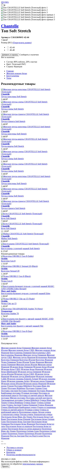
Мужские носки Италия (12, 383)
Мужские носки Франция (34, 383)
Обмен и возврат (14, 450)
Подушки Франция (45, 391)
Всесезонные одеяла (28, 412)
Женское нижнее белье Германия (16, 348)
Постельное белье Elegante (18, 419)
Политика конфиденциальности (20, 455)
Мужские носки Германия (42, 381)
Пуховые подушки (29, 393)
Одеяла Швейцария (10, 407)
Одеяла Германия (29, 405)
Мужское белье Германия (21, 367)
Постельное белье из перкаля (19, 426)
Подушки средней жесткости (39, 398)
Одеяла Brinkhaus (15, 402)
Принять (5, 467)
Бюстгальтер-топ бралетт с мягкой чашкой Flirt (22, 324)
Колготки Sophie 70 (10, 312)
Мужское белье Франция (32, 369)
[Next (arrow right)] (5, 443)
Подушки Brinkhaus (16, 388)
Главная (10, 71)
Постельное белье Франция (22, 424)
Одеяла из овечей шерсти (12, 410)
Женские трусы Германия (34, 355)
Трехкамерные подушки (12, 400)
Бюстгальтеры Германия (21, 353)
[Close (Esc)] (2, 441)
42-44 (12, 47)
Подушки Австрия (9, 391)
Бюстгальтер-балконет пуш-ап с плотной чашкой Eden (25, 292)
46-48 (12, 50)
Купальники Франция (46, 357)
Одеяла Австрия (13, 405)
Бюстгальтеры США (41, 353)
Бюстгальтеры (12, 76)
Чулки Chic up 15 (8, 302)
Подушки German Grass (36, 388)
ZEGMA (5, 2)
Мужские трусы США (24, 374)
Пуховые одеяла (32, 410)
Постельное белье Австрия (18, 422)
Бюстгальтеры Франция (12, 355)
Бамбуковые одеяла (28, 407)
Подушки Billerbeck (23, 386)
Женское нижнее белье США (21, 350)
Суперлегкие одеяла (10, 414)
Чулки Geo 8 (6, 280)
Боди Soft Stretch (8, 217)
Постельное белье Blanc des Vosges (16, 417)
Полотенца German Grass (27, 431)
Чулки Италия (22, 362)
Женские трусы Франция (24, 357)
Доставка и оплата (14, 447)
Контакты (10, 452)
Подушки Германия (27, 391)
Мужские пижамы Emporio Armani (22, 379)
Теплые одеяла (26, 414)
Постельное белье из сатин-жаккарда (24, 429)
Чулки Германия (8, 362)
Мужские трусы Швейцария (22, 376)
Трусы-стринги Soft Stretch (13, 120)
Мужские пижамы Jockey (18, 381)
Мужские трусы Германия (29, 372)
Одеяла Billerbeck (31, 400)
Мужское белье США (10, 369)
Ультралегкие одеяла (43, 414)
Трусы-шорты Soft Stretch (12, 145)
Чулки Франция (37, 362)
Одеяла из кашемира (46, 407)
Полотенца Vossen (15, 433)
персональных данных (33, 464)
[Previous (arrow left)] (2, 443)
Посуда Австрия (17, 436)
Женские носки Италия (26, 364)
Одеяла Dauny (30, 402)
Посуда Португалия (34, 436)
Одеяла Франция (45, 405)
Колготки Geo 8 (8, 259)
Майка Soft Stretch (9, 237)
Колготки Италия (27, 360)
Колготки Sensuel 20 (10, 269)
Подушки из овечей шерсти (31, 395)
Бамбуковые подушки (11, 393)
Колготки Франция (44, 360)
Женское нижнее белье (16, 73)
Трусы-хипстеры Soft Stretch (14, 95)
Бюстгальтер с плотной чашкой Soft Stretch (20, 247)
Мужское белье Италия (43, 367)
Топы (8, 78)
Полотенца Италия (32, 433)
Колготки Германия (10, 360)
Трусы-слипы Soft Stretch (12, 107)
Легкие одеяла (44, 412)
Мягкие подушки (17, 398)
